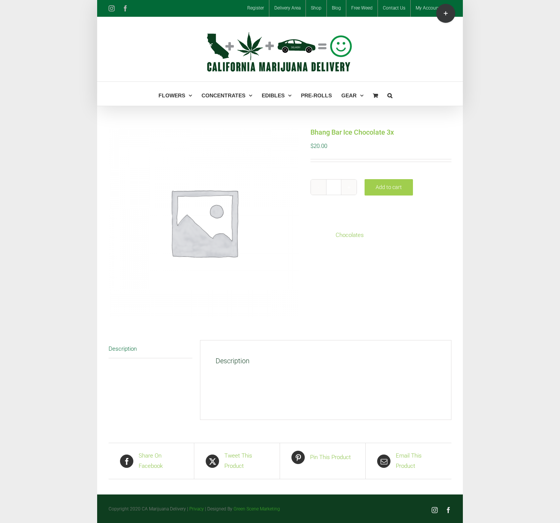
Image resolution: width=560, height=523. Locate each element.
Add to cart (389, 187)
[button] (389, 94)
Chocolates (350, 235)
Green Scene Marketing (257, 509)
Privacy (196, 509)
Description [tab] (123, 348)
